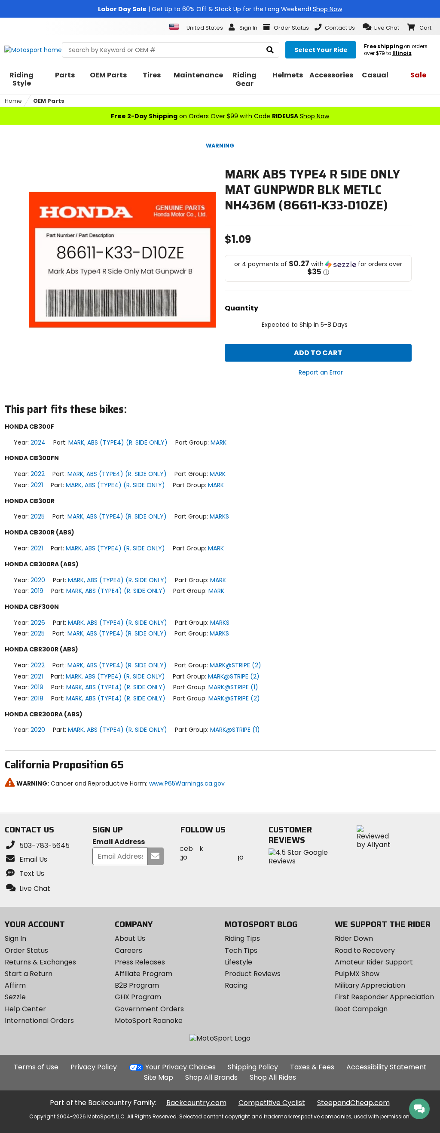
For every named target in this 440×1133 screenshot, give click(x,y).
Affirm (15, 985)
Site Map (158, 1077)
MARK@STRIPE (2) (235, 665)
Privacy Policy (93, 1067)
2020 (38, 580)
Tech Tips (241, 950)
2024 (38, 442)
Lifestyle (238, 962)
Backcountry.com (196, 1103)
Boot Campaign (361, 1009)
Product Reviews (253, 974)
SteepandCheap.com (353, 1103)
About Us (130, 938)
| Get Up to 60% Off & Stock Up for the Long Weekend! (220, 9)
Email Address (118, 842)
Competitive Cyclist (271, 1103)
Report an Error (321, 372)
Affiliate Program (143, 974)
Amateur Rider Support (374, 962)
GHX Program (138, 997)
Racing (236, 985)
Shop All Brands (211, 1077)
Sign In (15, 938)
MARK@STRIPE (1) (233, 687)
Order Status (26, 950)
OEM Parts (48, 101)
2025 (38, 516)
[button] (380, 27)
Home (13, 101)
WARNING (220, 145)
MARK (218, 442)
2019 (37, 590)
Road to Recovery (365, 950)
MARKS (219, 516)
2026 (38, 622)
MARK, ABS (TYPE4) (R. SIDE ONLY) (118, 442)
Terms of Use (36, 1067)
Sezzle (15, 997)
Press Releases (140, 962)
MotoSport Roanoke (149, 1021)
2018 (37, 698)
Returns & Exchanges (40, 962)
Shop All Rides (273, 1077)
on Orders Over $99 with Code (220, 116)
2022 (38, 474)
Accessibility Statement (386, 1067)
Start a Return (28, 974)
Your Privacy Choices (180, 1067)
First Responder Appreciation (384, 997)
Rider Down (354, 938)
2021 (37, 485)
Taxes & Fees (312, 1067)
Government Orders (149, 1009)
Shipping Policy (253, 1067)
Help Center (25, 1009)
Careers (128, 950)
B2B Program (137, 985)
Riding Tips (242, 938)
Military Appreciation (370, 985)
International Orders (39, 1021)
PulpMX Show (357, 974)
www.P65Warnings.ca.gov (187, 783)
